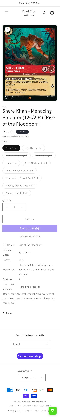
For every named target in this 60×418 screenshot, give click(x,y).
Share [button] (9, 312)
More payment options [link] (30, 236)
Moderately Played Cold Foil (24, 178)
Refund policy (45, 406)
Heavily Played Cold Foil (21, 186)
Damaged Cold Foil (18, 193)
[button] (6, 13)
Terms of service (31, 411)
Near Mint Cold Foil (38, 163)
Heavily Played (46, 156)
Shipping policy (48, 411)
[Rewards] (53, 411)
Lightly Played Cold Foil (21, 171)
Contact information (27, 406)
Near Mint (13, 148)
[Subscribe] (46, 344)
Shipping (6, 136)
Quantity (6, 200)
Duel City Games (28, 401)
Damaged (13, 163)
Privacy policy (14, 411)
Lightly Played (35, 148)
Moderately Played (18, 156)
